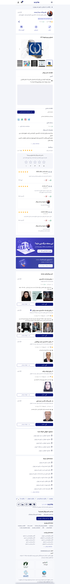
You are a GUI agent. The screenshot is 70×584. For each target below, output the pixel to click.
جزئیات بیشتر (25, 304)
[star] (26, 162)
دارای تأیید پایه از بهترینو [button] (45, 19)
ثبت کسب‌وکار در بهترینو (46, 266)
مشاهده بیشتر (36, 144)
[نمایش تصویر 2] (42, 63)
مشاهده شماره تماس (25, 112)
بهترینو (51, 499)
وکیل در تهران (30, 499)
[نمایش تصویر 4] (27, 63)
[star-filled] (23, 150)
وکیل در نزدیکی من (41, 499)
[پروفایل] (18, 2)
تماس (43, 304)
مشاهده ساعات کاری (25, 126)
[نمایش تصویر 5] (19, 63)
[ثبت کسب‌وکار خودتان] (21, 2)
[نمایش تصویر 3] (34, 63)
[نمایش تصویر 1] (49, 63)
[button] (35, 292)
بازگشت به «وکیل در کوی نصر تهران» (42, 7)
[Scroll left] (19, 327)
